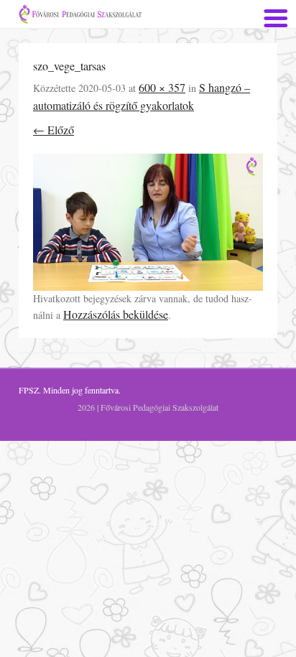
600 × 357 (162, 87)
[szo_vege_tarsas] (148, 222)
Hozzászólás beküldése (115, 314)
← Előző (53, 129)
